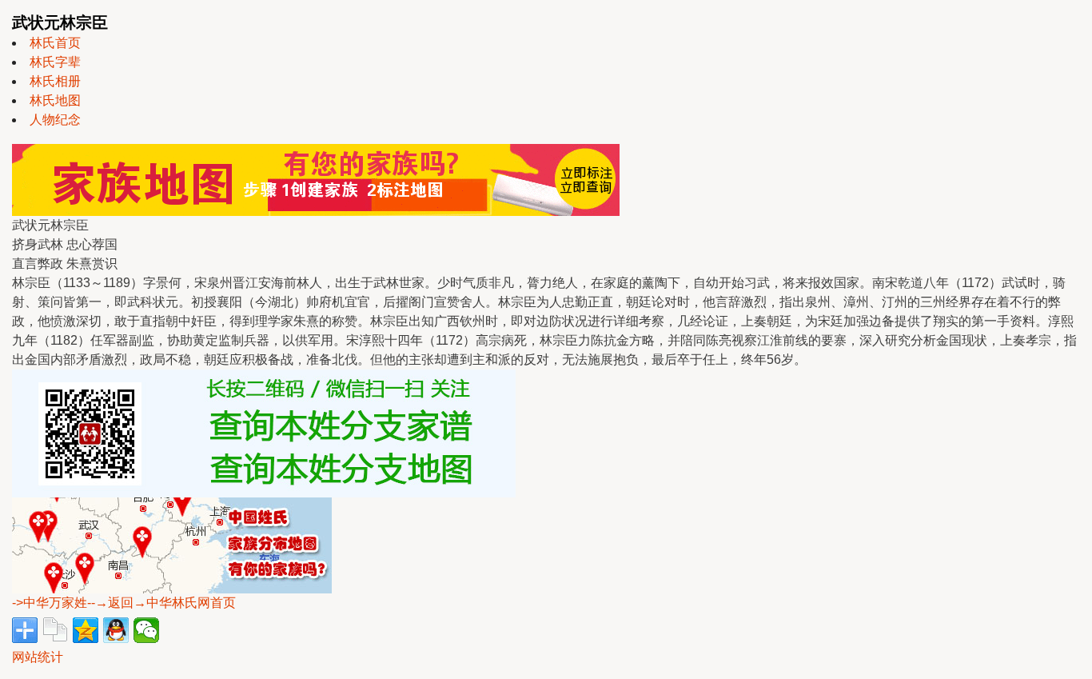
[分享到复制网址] (55, 630)
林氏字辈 (55, 62)
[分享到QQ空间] (85, 630)
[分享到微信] (146, 630)
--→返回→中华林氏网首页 (161, 602)
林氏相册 (55, 81)
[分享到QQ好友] (116, 630)
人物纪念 (55, 119)
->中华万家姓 (49, 602)
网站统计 (37, 657)
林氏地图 (55, 100)
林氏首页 (55, 43)
